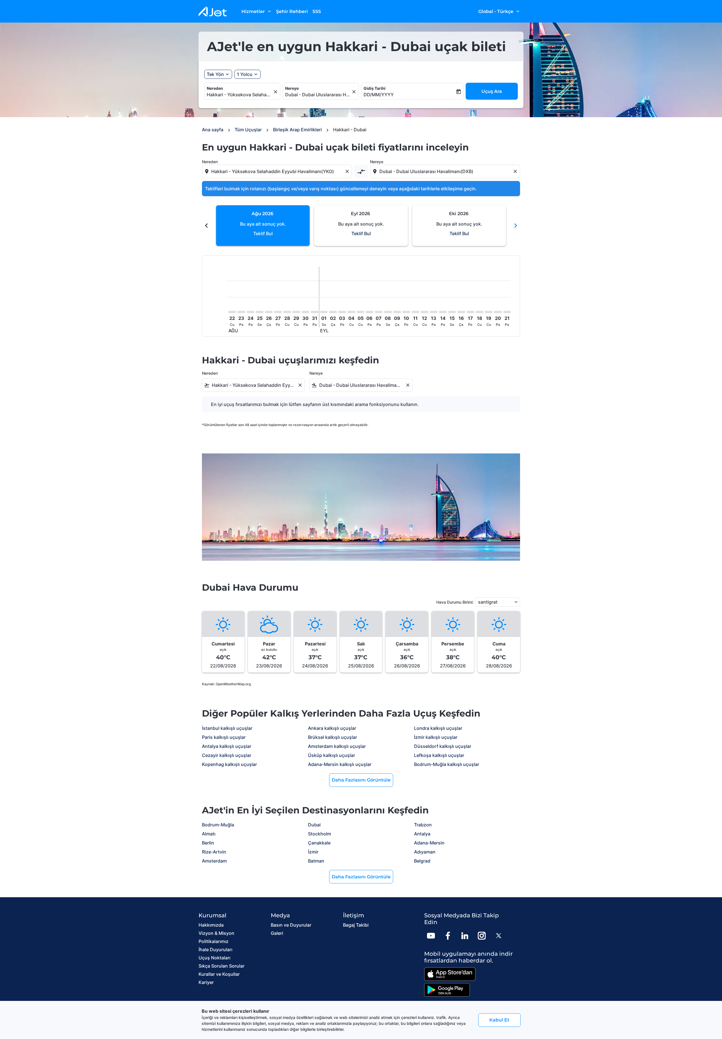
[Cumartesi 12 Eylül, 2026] (424, 312)
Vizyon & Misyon (216, 933)
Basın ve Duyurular (291, 925)
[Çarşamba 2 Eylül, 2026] (332, 312)
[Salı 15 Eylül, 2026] (452, 312)
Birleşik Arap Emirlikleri (297, 129)
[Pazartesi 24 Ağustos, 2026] (250, 312)
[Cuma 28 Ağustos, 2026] (287, 312)
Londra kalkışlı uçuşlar (438, 728)
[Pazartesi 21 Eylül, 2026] (507, 312)
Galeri (277, 933)
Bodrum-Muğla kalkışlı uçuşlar (446, 764)
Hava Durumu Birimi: (455, 602)
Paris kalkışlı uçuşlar (224, 737)
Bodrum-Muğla (218, 825)
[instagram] (481, 935)
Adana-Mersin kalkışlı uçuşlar (339, 764)
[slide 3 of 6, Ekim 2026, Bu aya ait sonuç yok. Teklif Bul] (459, 225)
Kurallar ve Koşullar (219, 974)
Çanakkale (319, 843)
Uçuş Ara (491, 91)
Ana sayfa (212, 129)
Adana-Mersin (429, 843)
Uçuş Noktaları (214, 958)
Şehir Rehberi (292, 11)
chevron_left (206, 225)
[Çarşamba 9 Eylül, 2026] (397, 312)
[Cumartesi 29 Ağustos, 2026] (296, 312)
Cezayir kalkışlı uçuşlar (226, 755)
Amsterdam (214, 861)
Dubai (314, 825)
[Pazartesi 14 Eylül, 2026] (442, 312)
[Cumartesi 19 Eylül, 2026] (488, 312)
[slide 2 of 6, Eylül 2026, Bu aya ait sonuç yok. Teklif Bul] (361, 225)
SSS (316, 11)
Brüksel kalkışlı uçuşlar (332, 737)
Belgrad (422, 861)
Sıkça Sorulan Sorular (222, 966)
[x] (498, 935)
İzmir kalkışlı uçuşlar (435, 737)
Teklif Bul (263, 233)
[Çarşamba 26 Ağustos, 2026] (268, 312)
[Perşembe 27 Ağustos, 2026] (277, 312)
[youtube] (431, 935)
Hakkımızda (211, 925)
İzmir (313, 852)
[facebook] (448, 935)
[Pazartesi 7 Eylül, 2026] (378, 312)
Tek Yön (215, 74)
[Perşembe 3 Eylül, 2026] (342, 312)
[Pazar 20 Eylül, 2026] (497, 312)
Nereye (292, 88)
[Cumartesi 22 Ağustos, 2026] (232, 312)
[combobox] (239, 94)
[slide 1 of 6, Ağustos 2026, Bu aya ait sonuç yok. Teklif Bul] (263, 225)
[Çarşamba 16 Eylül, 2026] (461, 312)
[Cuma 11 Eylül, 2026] (415, 312)
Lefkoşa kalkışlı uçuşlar (439, 755)
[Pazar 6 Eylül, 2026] (369, 312)
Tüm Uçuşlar (248, 129)
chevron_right (515, 225)
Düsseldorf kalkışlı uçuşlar (442, 746)
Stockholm (319, 834)
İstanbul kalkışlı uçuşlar (227, 728)
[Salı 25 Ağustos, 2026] (259, 312)
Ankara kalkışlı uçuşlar (332, 728)
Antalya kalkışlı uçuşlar (226, 746)
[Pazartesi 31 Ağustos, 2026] (314, 312)
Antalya (422, 834)
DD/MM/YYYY (379, 94)
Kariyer (206, 982)
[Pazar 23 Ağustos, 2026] (241, 312)
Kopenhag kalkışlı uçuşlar (229, 764)
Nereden (215, 88)
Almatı (208, 834)
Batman (316, 861)
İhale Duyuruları (215, 949)
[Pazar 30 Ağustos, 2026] (305, 312)
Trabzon (423, 825)
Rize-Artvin (214, 852)
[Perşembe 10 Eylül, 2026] (406, 312)
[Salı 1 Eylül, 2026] (323, 312)
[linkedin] (465, 935)
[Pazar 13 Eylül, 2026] (433, 312)
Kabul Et (499, 1020)
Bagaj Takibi (356, 925)
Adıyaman (424, 852)
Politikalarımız (213, 941)
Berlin (208, 843)
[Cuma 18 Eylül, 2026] (479, 312)
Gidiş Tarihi (375, 88)
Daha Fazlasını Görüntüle (361, 780)
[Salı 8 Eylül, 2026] (387, 312)
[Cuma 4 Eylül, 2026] (351, 312)
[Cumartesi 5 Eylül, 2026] (360, 312)
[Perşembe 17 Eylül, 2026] (470, 312)
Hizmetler (256, 11)
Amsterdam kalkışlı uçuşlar (337, 746)
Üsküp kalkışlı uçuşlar (331, 755)
